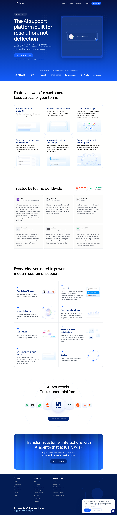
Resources (78, 3)
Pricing (71, 3)
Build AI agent (58, 461)
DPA (54, 481)
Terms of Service (58, 492)
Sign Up (16, 492)
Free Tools (37, 484)
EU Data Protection (58, 495)
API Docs (36, 495)
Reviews (16, 487)
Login (15, 495)
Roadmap (36, 501)
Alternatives (17, 490)
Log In (87, 3)
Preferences (96, 510)
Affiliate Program (38, 490)
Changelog (37, 498)
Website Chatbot (39, 487)
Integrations (64, 3)
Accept (87, 510)
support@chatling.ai (23, 510)
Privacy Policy (57, 490)
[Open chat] (113, 511)
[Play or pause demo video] (82, 36)
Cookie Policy (57, 484)
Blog (35, 481)
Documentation (38, 492)
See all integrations (58, 419)
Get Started (96, 3)
